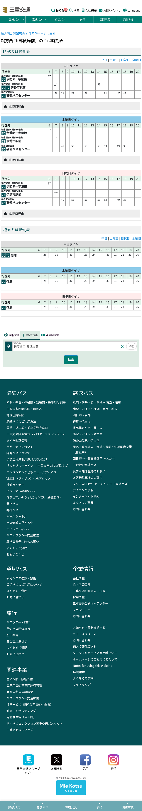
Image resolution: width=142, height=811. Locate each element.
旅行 (82, 19)
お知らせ (61, 10)
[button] (23, 19)
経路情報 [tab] (13, 335)
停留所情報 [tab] (32, 335)
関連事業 (105, 19)
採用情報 (128, 19)
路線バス (14, 19)
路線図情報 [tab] (52, 335)
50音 (131, 346)
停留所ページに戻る (28, 33)
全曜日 (136, 60)
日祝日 (125, 60)
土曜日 (114, 60)
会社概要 (91, 10)
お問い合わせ (112, 10)
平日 (104, 60)
